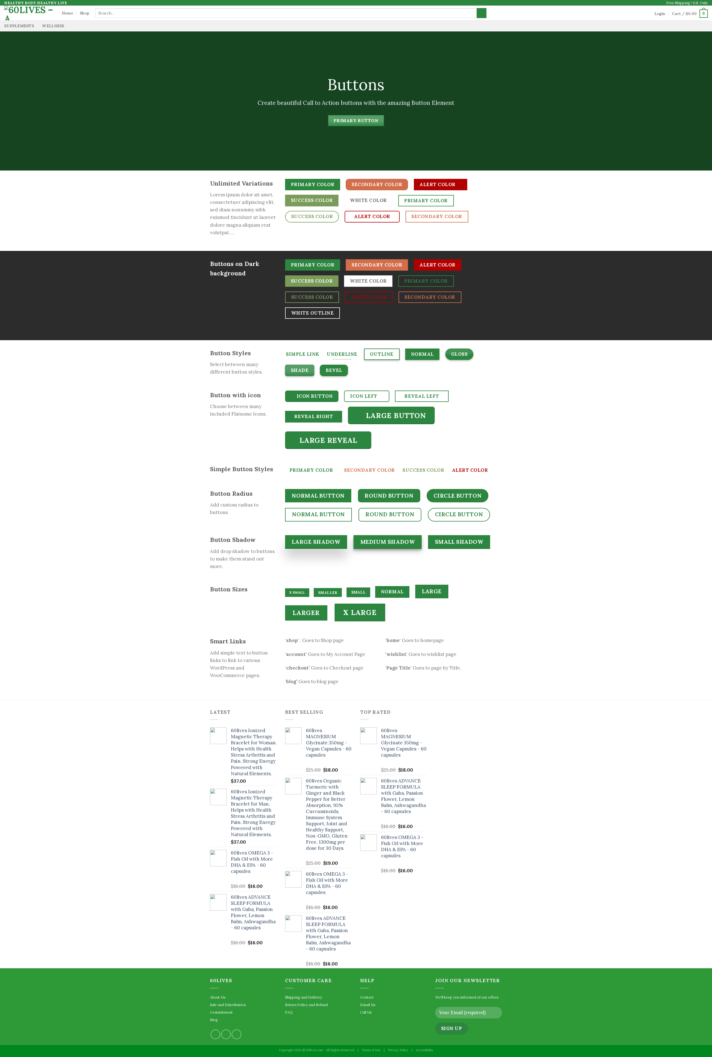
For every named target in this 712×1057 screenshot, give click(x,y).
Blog (214, 1020)
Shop (84, 13)
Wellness (53, 25)
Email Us (367, 1004)
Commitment (221, 1012)
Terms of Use (371, 1050)
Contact (367, 997)
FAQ (289, 1012)
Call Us (366, 1012)
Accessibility (424, 1050)
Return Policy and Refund (306, 1004)
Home (67, 13)
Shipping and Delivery (303, 997)
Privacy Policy (398, 1050)
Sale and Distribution (228, 1004)
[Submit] (481, 13)
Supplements (19, 25)
